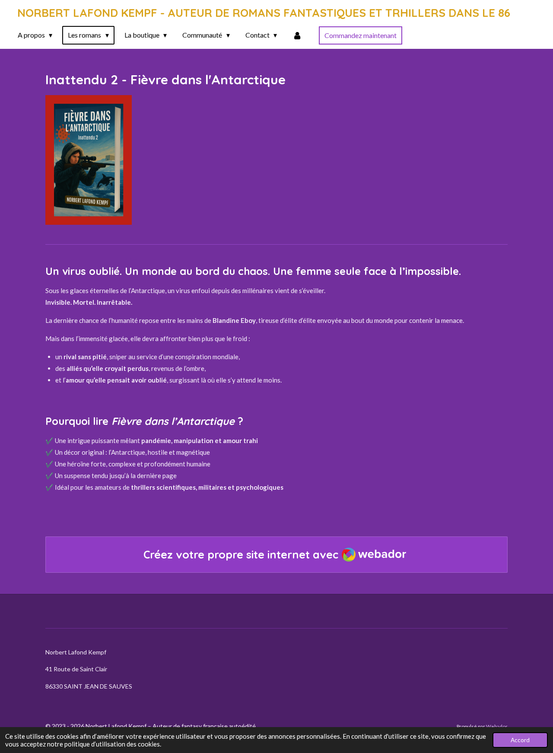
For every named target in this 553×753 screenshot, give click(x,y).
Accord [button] (520, 740)
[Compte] (297, 35)
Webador (497, 726)
